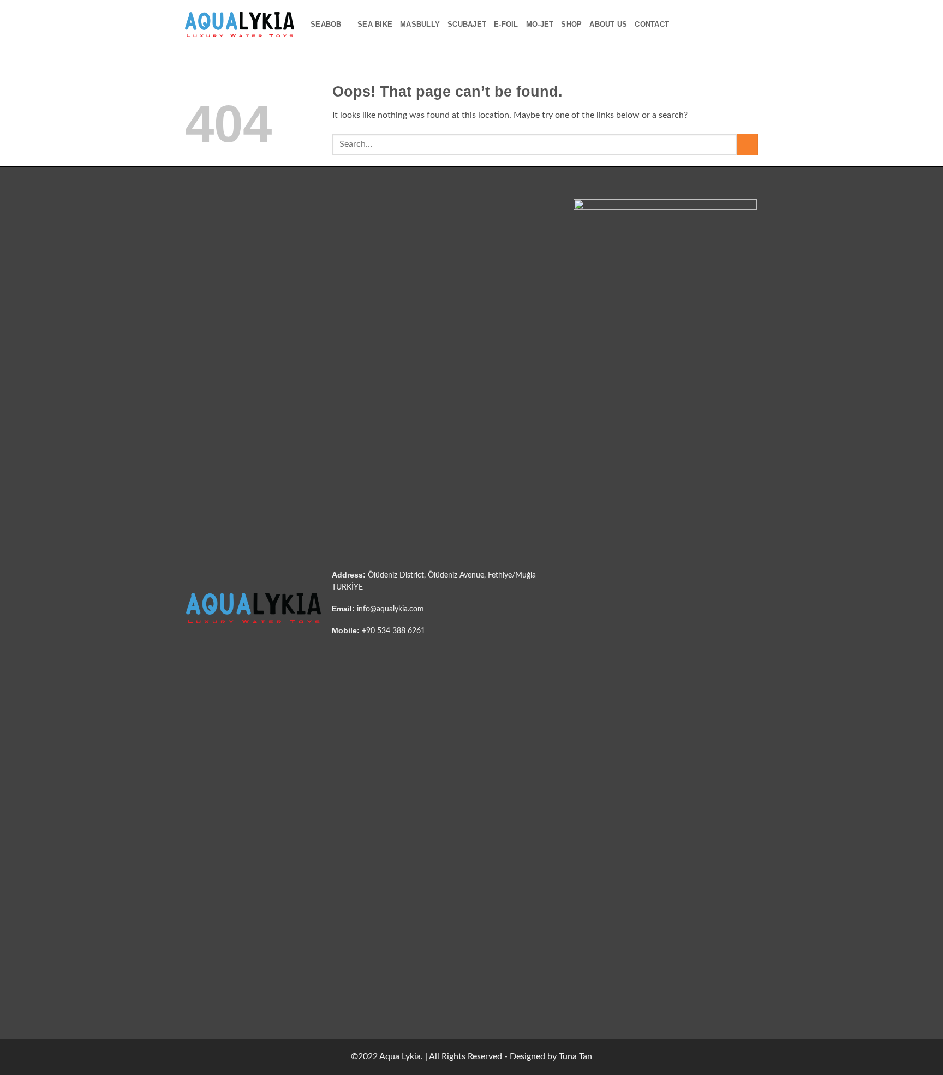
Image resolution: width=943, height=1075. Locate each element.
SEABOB (326, 24)
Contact (652, 24)
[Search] (681, 24)
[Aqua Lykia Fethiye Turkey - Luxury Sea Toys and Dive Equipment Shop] (239, 24)
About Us (608, 24)
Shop (571, 24)
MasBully (420, 24)
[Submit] (747, 144)
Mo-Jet (540, 24)
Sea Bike (374, 24)
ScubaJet (466, 24)
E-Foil (506, 24)
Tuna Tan (575, 1056)
